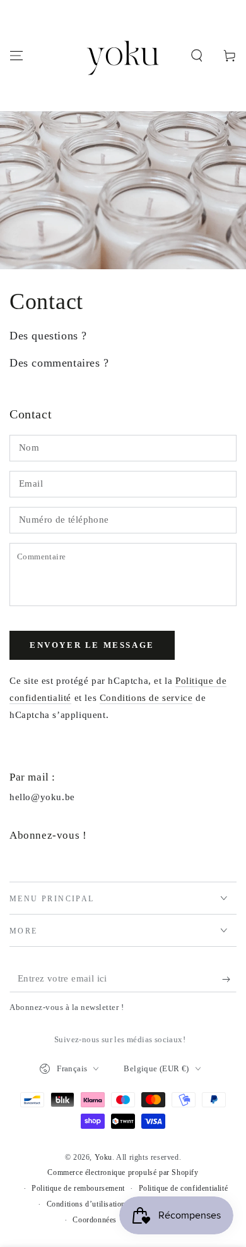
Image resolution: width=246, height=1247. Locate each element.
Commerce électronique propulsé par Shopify (122, 1172)
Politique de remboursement (78, 1188)
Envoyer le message (92, 645)
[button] (196, 55)
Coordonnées (95, 1219)
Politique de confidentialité (183, 1188)
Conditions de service (146, 698)
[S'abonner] (229, 980)
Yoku (103, 1157)
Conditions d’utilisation (86, 1204)
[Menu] (16, 55)
